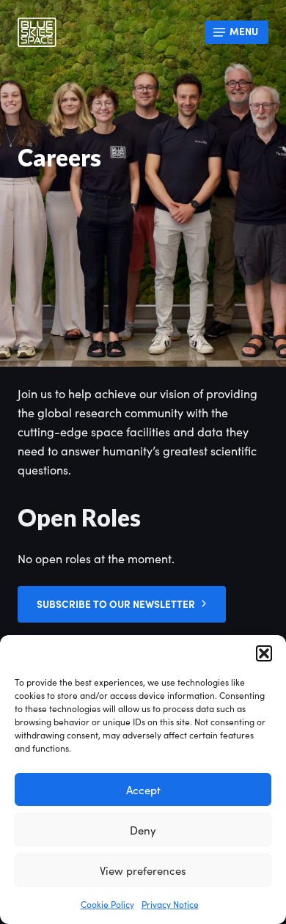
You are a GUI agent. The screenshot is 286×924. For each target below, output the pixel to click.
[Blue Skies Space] (37, 32)
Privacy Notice (170, 904)
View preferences (143, 870)
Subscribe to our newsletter (116, 604)
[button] (264, 653)
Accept (143, 789)
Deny (143, 830)
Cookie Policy (107, 904)
